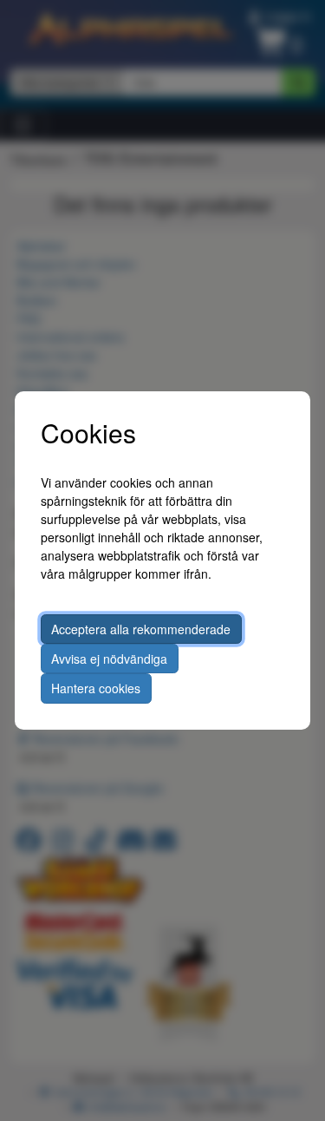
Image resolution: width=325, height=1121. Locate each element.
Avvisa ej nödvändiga (109, 658)
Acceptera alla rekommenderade (141, 629)
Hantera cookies (95, 688)
